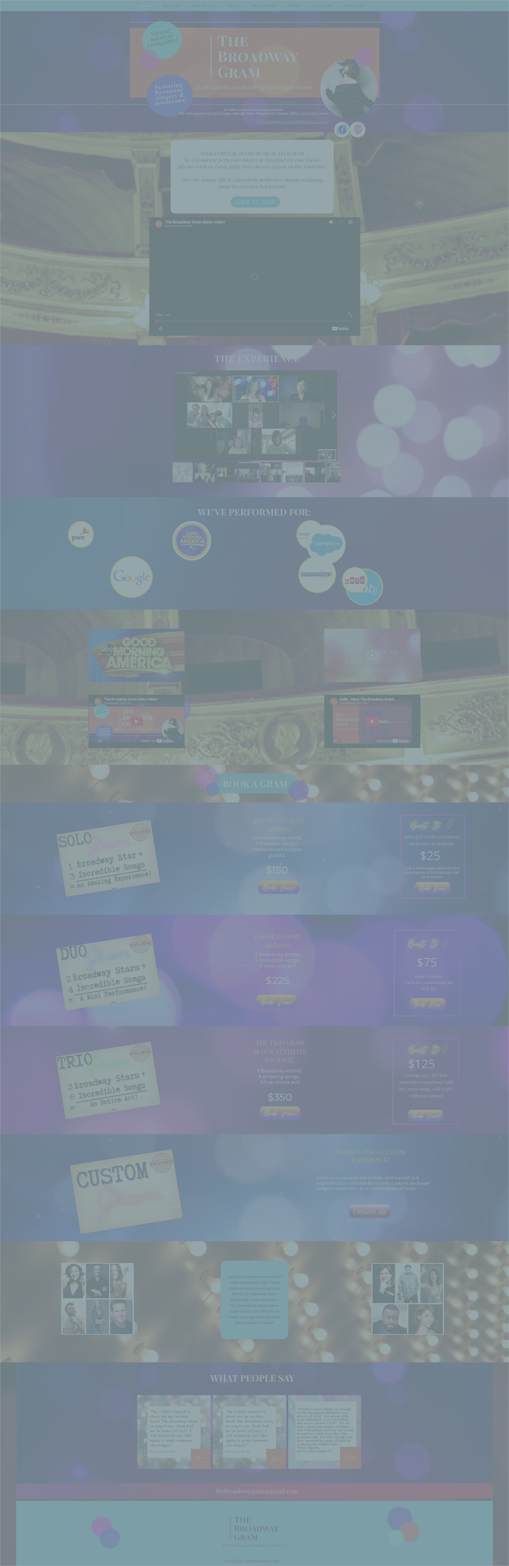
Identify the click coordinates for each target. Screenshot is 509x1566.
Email (211, 74)
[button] (302, 24)
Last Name (214, 58)
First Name (214, 42)
